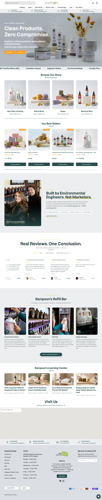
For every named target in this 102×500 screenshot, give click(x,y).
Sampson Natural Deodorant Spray (62, 152)
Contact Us (7, 454)
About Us (7, 460)
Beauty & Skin (50, 7)
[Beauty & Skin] (87, 94)
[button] (96, 2)
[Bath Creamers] (39, 140)
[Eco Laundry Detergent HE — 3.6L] (87, 140)
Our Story (20, 52)
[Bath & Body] (39, 94)
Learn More (62, 476)
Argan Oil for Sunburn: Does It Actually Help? (37, 389)
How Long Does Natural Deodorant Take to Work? (14, 389)
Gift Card (7, 469)
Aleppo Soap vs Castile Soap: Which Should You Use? (86, 390)
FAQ (5, 466)
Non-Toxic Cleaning (15, 111)
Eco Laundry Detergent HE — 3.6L (86, 152)
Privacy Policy (8, 475)
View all (51, 126)
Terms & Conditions (10, 478)
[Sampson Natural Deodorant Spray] (63, 140)
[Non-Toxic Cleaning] (15, 94)
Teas (70, 7)
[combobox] (19, 3)
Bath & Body (38, 7)
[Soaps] (63, 94)
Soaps (30, 7)
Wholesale (7, 457)
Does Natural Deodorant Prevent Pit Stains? (62, 389)
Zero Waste (79, 7)
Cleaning (22, 7)
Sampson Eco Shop (12, 494)
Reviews (6, 463)
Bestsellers (9, 52)
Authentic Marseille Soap (12, 152)
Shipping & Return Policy (11, 472)
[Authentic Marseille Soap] (15, 140)
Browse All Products (51, 77)
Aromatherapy (61, 7)
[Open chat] (98, 496)
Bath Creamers (33, 152)
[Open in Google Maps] (51, 423)
